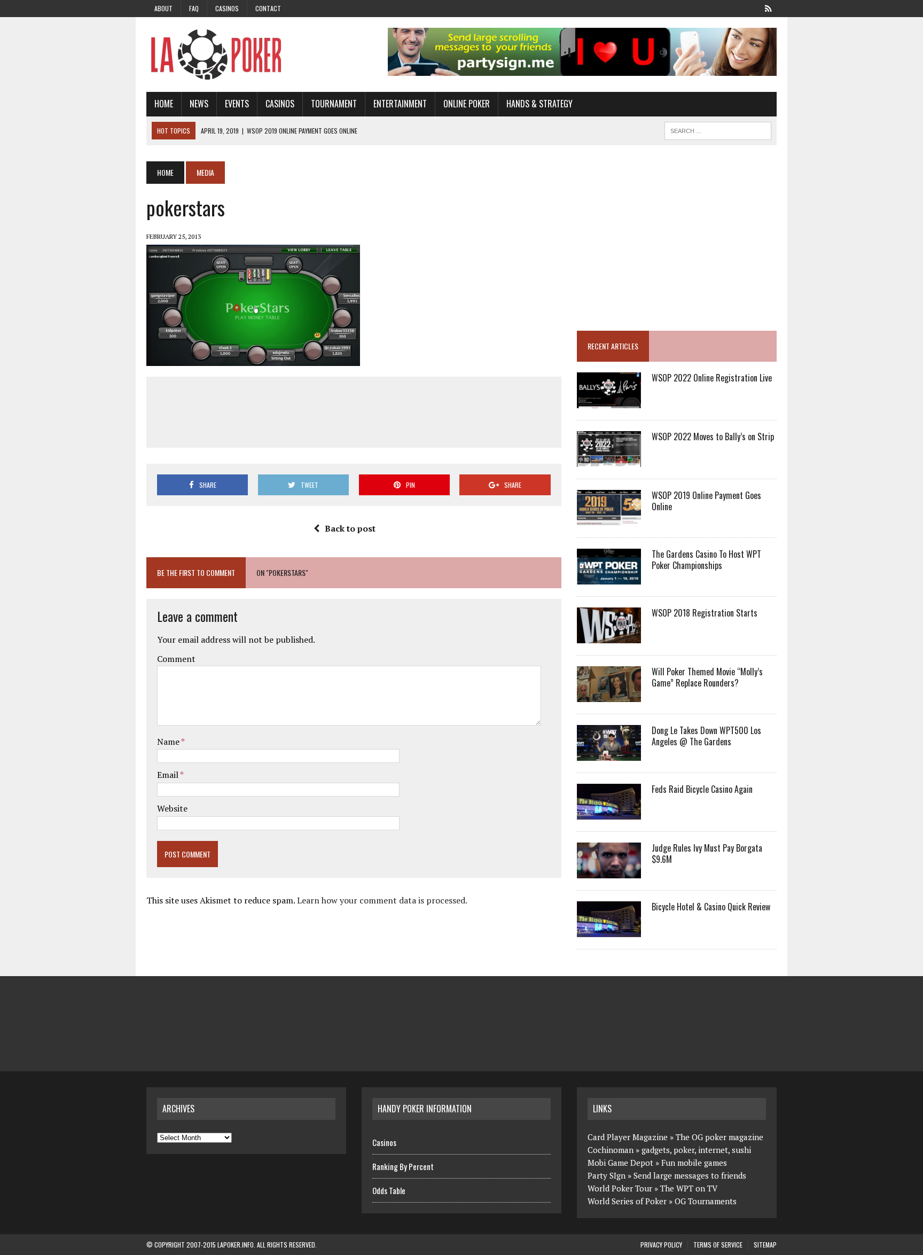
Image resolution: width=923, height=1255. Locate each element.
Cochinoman (610, 1149)
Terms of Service (717, 1244)
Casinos (227, 8)
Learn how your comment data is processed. (382, 900)
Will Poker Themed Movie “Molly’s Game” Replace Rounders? (707, 677)
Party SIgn (606, 1175)
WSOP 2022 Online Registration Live (712, 377)
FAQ (194, 8)
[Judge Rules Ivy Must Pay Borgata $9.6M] (609, 871)
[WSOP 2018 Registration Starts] (609, 636)
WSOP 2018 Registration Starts (704, 612)
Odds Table (388, 1190)
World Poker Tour (620, 1188)
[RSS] (768, 7)
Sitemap (765, 1244)
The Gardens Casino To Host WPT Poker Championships (706, 560)
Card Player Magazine (628, 1137)
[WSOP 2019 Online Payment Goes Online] (609, 519)
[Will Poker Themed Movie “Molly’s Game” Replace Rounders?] (609, 695)
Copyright (169, 1244)
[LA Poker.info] (246, 54)
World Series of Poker (627, 1201)
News (199, 103)
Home (163, 103)
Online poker (466, 103)
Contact (268, 8)
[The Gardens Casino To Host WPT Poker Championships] (609, 577)
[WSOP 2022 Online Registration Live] (609, 401)
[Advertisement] (353, 410)
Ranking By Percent (403, 1166)
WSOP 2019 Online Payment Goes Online (706, 501)
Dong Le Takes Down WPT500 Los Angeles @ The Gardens (706, 736)
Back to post (350, 528)
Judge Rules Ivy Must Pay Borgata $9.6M (707, 853)
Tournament (334, 103)
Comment (176, 659)
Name (169, 741)
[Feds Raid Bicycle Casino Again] (609, 813)
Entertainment (400, 103)
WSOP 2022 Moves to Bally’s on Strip (713, 436)
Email (168, 775)
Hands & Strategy (539, 103)
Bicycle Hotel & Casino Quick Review (711, 906)
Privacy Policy (661, 1244)
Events (237, 103)
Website (172, 808)
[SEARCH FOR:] (717, 129)
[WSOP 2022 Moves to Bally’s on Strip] (609, 460)
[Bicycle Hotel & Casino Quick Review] (609, 930)
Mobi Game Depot (620, 1162)
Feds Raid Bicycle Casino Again (702, 789)
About (163, 8)
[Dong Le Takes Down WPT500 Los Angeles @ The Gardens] (609, 754)
